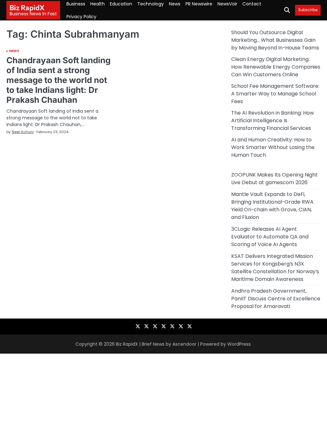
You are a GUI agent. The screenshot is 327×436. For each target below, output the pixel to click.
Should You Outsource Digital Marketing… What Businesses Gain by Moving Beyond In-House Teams (275, 40)
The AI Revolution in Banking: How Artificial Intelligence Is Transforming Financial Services (272, 120)
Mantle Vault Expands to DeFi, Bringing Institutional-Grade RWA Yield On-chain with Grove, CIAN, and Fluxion (272, 206)
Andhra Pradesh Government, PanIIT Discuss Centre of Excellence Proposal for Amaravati (275, 298)
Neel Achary (23, 131)
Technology (150, 4)
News (174, 4)
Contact (251, 4)
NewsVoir (227, 4)
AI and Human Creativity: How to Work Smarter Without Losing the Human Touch (273, 147)
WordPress (239, 344)
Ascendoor (184, 344)
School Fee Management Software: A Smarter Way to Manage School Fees (275, 93)
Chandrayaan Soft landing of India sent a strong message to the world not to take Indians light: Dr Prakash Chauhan (58, 80)
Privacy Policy (81, 16)
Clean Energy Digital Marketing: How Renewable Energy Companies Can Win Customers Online (275, 67)
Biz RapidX (27, 7)
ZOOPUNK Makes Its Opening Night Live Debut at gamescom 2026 (274, 178)
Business (75, 4)
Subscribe (307, 10)
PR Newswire (199, 4)
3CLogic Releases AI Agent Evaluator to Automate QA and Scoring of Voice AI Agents (269, 236)
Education (121, 4)
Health (97, 4)
